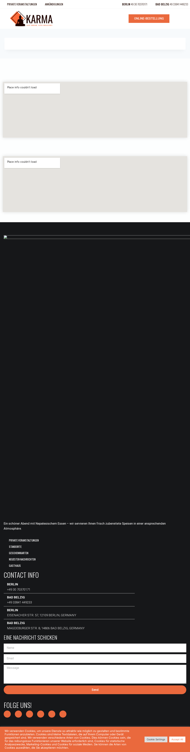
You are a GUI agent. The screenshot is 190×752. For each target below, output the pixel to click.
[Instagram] (18, 714)
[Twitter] (29, 714)
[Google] (51, 714)
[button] (95, 18)
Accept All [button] (177, 739)
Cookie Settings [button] (156, 739)
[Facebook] (7, 714)
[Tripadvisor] (40, 714)
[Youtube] (62, 714)
